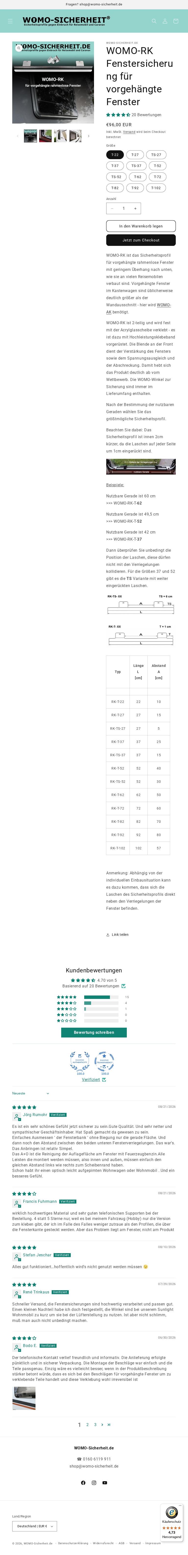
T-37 (115, 166)
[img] (24, 1107)
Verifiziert (91, 1079)
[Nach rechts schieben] (88, 136)
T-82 (115, 188)
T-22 (115, 155)
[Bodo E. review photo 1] (24, 1398)
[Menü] (180, 1507)
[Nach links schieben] (17, 136)
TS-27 (156, 155)
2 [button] (87, 1424)
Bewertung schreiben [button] (94, 1032)
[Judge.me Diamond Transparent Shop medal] (104, 1061)
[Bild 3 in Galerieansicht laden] (60, 136)
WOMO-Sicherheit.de (38, 1543)
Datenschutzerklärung (73, 1543)
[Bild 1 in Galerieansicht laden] (30, 136)
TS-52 (116, 177)
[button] (10, 21)
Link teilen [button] (120, 935)
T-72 (157, 177)
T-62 (137, 177)
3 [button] (95, 1424)
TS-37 (136, 166)
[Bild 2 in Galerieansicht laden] (45, 136)
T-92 (135, 188)
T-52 (157, 166)
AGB (122, 1543)
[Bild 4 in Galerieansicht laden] (75, 136)
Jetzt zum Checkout (141, 240)
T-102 (156, 188)
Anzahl (111, 199)
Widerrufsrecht (103, 1543)
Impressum (153, 1543)
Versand (129, 132)
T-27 (135, 155)
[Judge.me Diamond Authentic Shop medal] (80, 1061)
